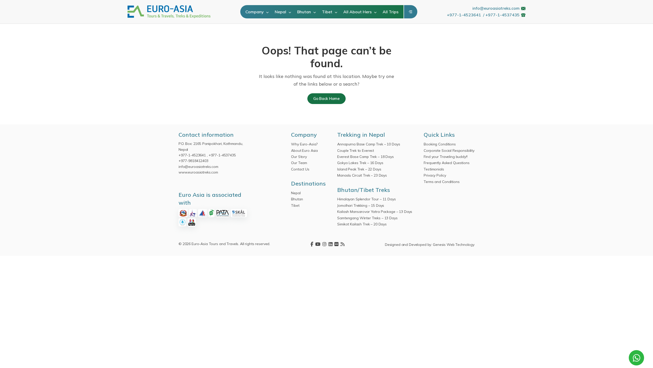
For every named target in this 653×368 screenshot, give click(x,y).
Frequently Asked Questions (446, 162)
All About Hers (358, 11)
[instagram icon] (324, 244)
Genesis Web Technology (453, 244)
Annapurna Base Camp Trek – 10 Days (368, 144)
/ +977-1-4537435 (501, 14)
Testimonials (434, 169)
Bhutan (304, 11)
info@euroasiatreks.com (496, 8)
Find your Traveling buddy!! (445, 156)
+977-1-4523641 (464, 14)
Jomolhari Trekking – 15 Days (360, 205)
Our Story (299, 156)
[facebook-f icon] (311, 244)
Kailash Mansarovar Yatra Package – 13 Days (374, 211)
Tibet (327, 11)
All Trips (390, 11)
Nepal (281, 11)
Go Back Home (326, 98)
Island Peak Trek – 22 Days (359, 169)
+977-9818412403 (193, 160)
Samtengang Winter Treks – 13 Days (367, 218)
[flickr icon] (336, 244)
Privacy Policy (435, 175)
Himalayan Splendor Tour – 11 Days (366, 199)
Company (255, 11)
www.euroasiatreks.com (198, 172)
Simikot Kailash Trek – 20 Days (362, 224)
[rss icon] (343, 244)
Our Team (299, 162)
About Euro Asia (304, 150)
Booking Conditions (440, 144)
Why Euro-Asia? (304, 144)
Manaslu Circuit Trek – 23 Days (362, 175)
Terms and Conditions (441, 181)
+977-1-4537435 (222, 155)
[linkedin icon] (331, 244)
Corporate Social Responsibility (449, 150)
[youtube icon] (317, 244)
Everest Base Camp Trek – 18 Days (365, 156)
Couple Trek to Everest (355, 150)
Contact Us (300, 169)
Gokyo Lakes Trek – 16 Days (360, 162)
